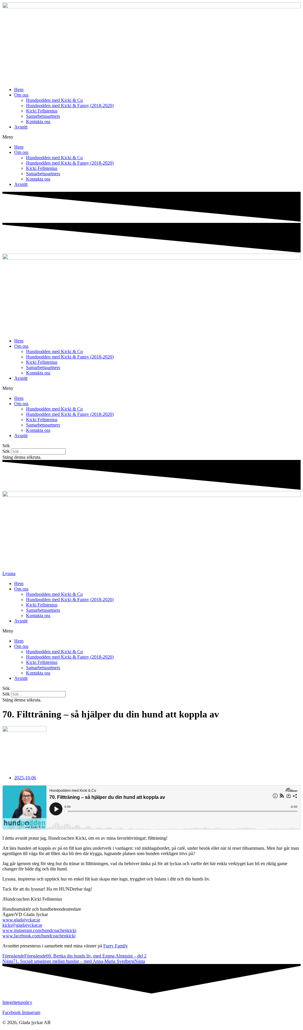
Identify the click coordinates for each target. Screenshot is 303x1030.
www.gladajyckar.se (21, 919)
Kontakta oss (38, 121)
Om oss (21, 94)
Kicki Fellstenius (41, 110)
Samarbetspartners (43, 116)
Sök (6, 451)
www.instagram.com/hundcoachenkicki (39, 930)
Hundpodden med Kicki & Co (54, 100)
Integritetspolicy (17, 1002)
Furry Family (115, 945)
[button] (151, 137)
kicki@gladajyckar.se (22, 925)
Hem (18, 89)
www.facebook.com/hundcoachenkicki (38, 935)
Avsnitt (21, 126)
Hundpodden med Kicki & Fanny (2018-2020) (70, 105)
